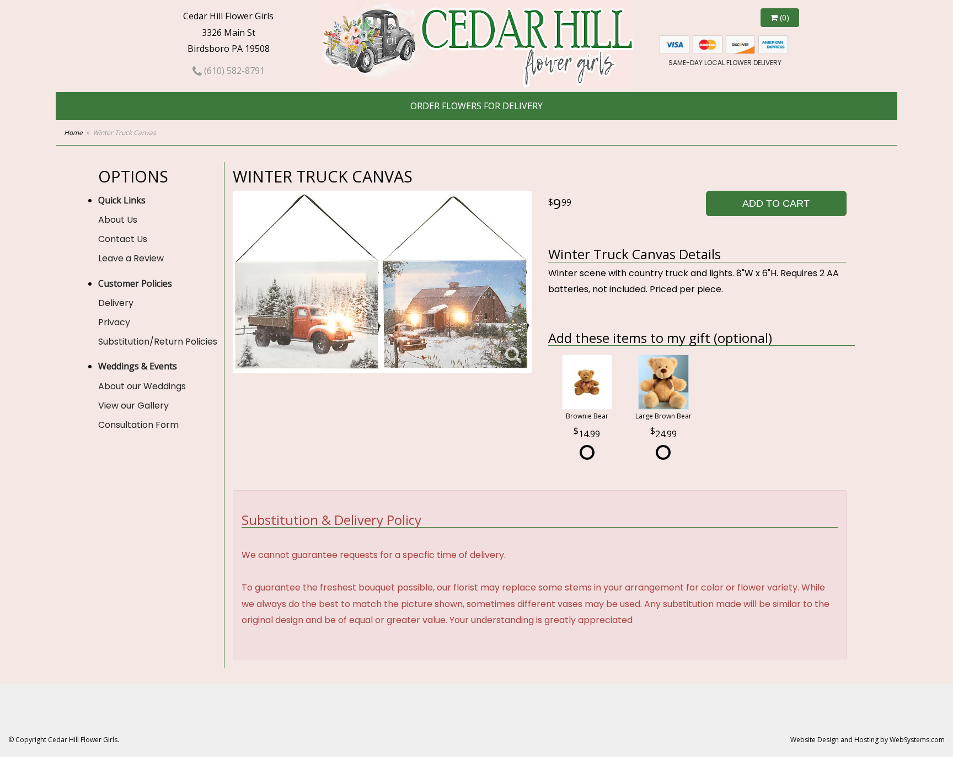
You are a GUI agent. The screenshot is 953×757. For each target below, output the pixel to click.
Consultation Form (138, 424)
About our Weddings (142, 386)
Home (73, 132)
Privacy (114, 322)
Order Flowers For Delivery (476, 106)
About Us (117, 219)
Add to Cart (776, 203)
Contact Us (122, 239)
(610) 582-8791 (233, 71)
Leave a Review (131, 258)
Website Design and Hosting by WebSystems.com (867, 739)
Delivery (115, 303)
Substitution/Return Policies (157, 341)
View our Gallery (133, 405)
